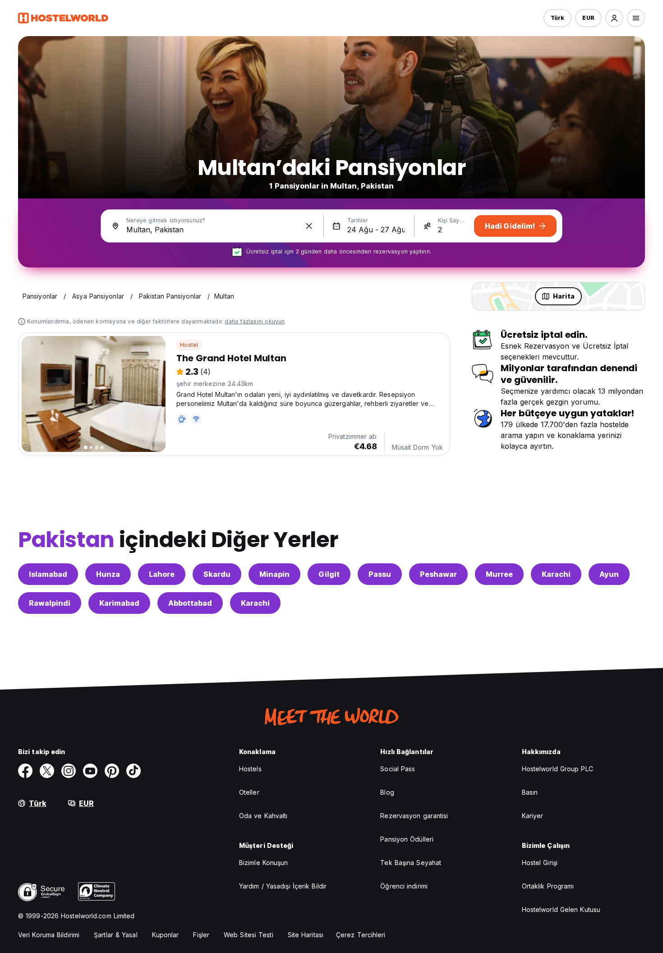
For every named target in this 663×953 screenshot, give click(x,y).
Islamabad (48, 574)
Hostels (250, 769)
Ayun (609, 574)
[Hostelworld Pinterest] (112, 771)
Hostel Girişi (539, 862)
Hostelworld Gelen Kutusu (561, 909)
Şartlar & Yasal (116, 935)
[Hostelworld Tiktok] (133, 771)
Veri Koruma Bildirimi (48, 935)
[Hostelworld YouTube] (90, 771)
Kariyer (532, 815)
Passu (379, 574)
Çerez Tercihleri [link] (361, 935)
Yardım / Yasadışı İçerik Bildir (283, 886)
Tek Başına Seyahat (410, 862)
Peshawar (438, 574)
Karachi (556, 574)
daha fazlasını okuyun (255, 321)
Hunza (108, 574)
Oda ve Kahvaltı (263, 815)
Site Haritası (305, 935)
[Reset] (309, 226)
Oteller (249, 792)
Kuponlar (165, 935)
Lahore (162, 574)
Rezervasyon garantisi (414, 815)
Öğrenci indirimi (404, 886)
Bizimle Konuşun (263, 862)
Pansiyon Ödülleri (406, 839)
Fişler (201, 935)
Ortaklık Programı (548, 886)
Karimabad (119, 603)
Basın (530, 792)
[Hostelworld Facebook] (25, 771)
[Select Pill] (614, 18)
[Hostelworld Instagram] (68, 771)
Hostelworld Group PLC (557, 769)
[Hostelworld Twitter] (47, 771)
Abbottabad (190, 603)
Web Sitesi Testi (248, 935)
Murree (499, 574)
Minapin (274, 574)
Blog (387, 792)
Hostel (189, 344)
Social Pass (397, 769)
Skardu (216, 574)
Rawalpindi (49, 603)
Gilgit (329, 574)
